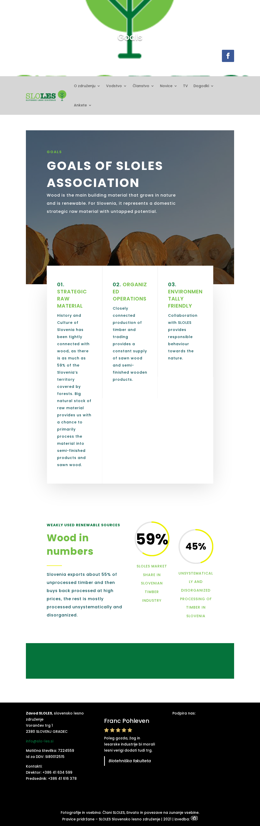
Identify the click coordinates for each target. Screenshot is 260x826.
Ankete (80, 105)
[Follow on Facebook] (228, 56)
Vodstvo (114, 85)
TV (185, 85)
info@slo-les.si (39, 741)
